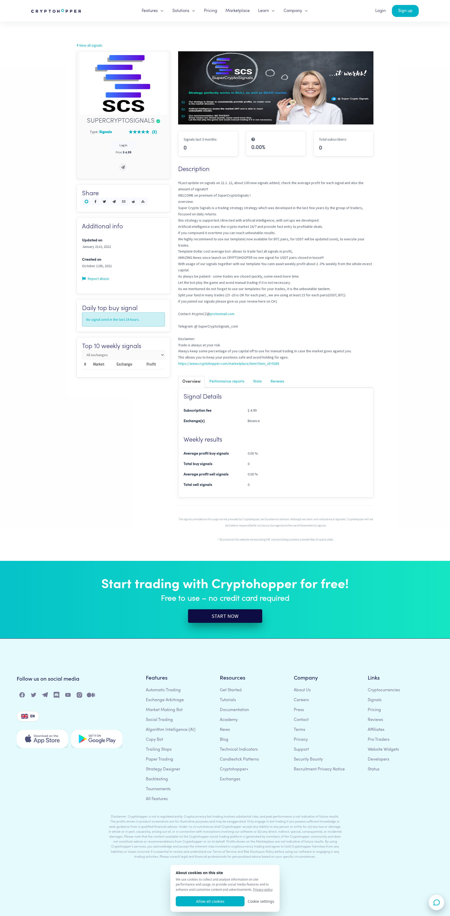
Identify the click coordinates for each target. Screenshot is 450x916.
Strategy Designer (163, 769)
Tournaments (158, 789)
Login (380, 11)
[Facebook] (22, 696)
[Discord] (57, 696)
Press (299, 710)
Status (373, 769)
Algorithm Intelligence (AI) (171, 730)
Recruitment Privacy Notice (319, 769)
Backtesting (157, 779)
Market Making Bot (164, 710)
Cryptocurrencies (384, 690)
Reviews (277, 381)
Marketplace (238, 11)
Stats (257, 381)
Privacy (301, 740)
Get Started (231, 690)
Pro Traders (379, 740)
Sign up (405, 11)
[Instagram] (79, 696)
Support (301, 750)
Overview (191, 382)
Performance (226, 381)
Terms (299, 730)
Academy (229, 720)
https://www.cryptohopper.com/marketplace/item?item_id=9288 (228, 363)
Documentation (234, 710)
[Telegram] (45, 696)
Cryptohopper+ (234, 769)
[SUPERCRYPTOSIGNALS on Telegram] (123, 167)
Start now (225, 616)
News (225, 730)
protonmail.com (222, 313)
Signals (375, 700)
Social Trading (159, 720)
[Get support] (436, 902)
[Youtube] (68, 696)
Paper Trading (159, 759)
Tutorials (228, 700)
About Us (302, 690)
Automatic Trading (163, 690)
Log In (123, 145)
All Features (157, 799)
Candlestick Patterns (239, 759)
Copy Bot (154, 740)
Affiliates (376, 730)
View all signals (90, 45)
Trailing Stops (159, 750)
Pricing (210, 11)
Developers (378, 759)
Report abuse (98, 278)
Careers (301, 700)
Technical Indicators (239, 750)
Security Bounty (308, 759)
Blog (224, 740)
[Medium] (91, 696)
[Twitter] (34, 696)
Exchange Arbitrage (165, 700)
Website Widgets (383, 750)
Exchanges (230, 779)
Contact (301, 720)
